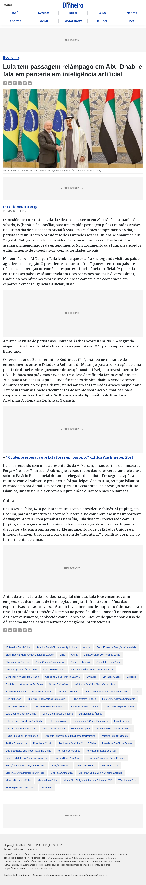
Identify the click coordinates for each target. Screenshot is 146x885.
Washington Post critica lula (21, 787)
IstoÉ (14, 13)
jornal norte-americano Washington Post (107, 691)
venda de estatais (86, 765)
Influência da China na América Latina (95, 684)
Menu (44, 21)
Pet (131, 21)
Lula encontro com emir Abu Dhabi (24, 721)
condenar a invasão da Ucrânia (22, 677)
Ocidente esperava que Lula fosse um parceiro (70, 736)
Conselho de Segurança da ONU (62, 677)
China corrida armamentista (50, 662)
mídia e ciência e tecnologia (21, 728)
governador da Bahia (31, 684)
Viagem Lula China (48, 780)
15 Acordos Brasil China (18, 647)
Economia (11, 57)
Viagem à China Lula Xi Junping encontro (100, 773)
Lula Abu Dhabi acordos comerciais (46, 699)
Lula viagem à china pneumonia (90, 721)
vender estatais (110, 765)
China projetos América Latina (21, 669)
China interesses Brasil (108, 662)
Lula (137, 691)
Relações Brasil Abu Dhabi (67, 758)
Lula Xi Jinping (122, 721)
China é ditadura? (80, 662)
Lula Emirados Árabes (90, 714)
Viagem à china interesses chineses (25, 773)
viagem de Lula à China (18, 780)
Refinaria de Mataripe (68, 750)
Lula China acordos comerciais (118, 699)
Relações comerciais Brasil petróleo (106, 758)
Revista (44, 13)
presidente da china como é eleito (77, 743)
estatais (10, 684)
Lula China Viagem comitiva (119, 706)
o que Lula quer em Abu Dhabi (22, 736)
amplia (86, 647)
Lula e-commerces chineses (57, 714)
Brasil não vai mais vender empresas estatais (30, 654)
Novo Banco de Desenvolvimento (113, 728)
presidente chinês (42, 743)
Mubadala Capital (80, 728)
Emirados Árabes (112, 677)
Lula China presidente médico (49, 706)
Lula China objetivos (16, 706)
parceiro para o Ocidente (114, 736)
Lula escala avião (58, 721)
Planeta (131, 13)
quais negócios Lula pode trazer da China (28, 750)
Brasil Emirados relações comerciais (116, 647)
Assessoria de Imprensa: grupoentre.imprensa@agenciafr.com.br (70, 875)
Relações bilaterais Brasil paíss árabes (26, 758)
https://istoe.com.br (16, 868)
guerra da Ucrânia (59, 684)
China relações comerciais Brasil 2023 (92, 669)
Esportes (14, 21)
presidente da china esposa (117, 743)
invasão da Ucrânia (69, 691)
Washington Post (127, 780)
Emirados (91, 677)
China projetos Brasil (54, 669)
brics (62, 654)
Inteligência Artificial (42, 691)
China (74, 654)
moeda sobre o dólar (53, 728)
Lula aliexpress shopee (83, 699)
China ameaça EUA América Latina (102, 654)
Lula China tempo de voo (84, 706)
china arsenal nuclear (17, 662)
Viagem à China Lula (62, 773)
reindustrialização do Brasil (101, 750)
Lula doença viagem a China (21, 714)
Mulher (102, 21)
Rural (73, 13)
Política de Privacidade (17, 875)
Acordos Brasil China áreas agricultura (57, 647)
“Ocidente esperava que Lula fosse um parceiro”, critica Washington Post (70, 457)
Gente (102, 13)
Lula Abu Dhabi (14, 699)
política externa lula (16, 743)
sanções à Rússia (61, 765)
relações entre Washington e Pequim (25, 765)
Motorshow (73, 21)
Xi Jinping (47, 787)
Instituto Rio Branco (16, 691)
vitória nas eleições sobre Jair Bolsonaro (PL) (88, 780)
